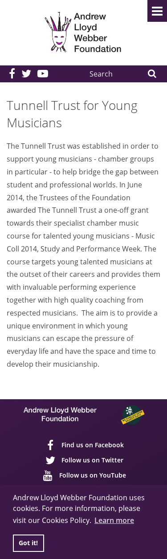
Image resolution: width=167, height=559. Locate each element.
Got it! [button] (28, 543)
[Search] (151, 74)
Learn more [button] (114, 520)
